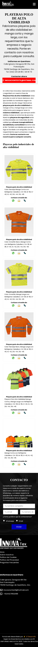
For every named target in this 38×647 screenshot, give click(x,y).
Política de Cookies (8, 557)
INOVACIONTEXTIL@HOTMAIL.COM (20, 80)
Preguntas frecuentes (9, 562)
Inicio (2, 552)
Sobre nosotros (7, 554)
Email (21, 521)
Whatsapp (10, 521)
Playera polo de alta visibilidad (19, 187)
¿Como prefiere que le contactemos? (17, 517)
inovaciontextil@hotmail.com (16, 590)
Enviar (19, 527)
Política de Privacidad (9, 560)
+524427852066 (11, 594)
